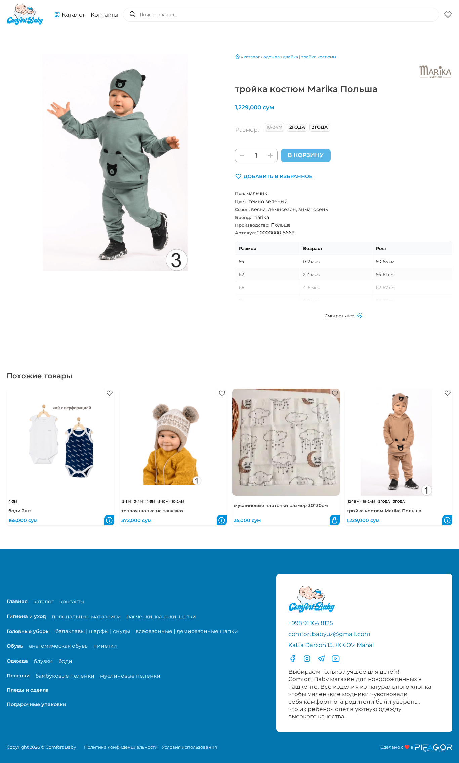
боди (65, 661)
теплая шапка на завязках (152, 510)
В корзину (306, 155)
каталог (43, 601)
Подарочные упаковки (36, 704)
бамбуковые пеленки (64, 676)
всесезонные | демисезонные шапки (187, 631)
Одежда (17, 661)
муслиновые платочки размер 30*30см (281, 505)
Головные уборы (28, 631)
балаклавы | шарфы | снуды (92, 631)
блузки (43, 661)
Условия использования (189, 747)
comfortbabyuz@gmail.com (329, 634)
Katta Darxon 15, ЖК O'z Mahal (331, 645)
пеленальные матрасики (86, 616)
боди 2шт (19, 510)
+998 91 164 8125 (310, 623)
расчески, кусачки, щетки (161, 616)
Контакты (104, 14)
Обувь (15, 646)
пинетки (105, 646)
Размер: (247, 129)
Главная (17, 601)
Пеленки (18, 676)
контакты (71, 601)
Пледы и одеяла (28, 690)
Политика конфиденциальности (121, 747)
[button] (70, 14)
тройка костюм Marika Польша (384, 510)
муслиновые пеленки (130, 676)
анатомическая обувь (58, 646)
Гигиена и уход (26, 616)
